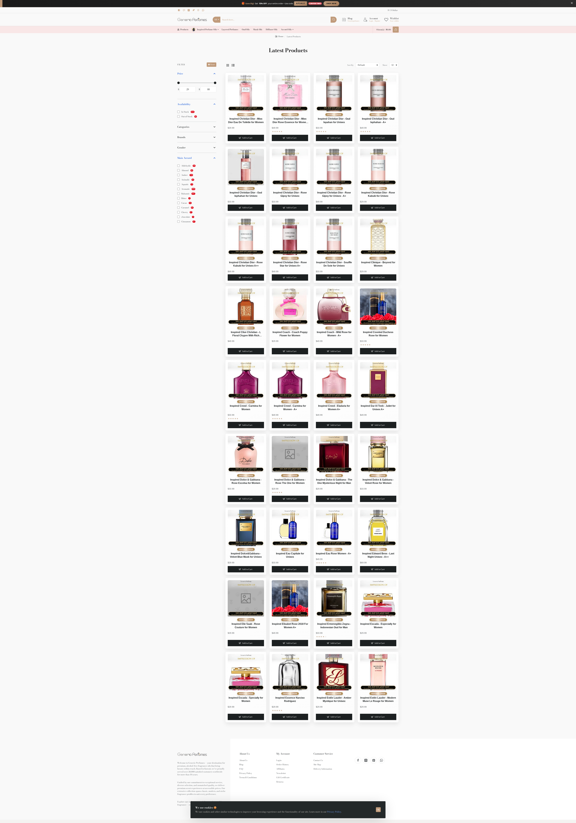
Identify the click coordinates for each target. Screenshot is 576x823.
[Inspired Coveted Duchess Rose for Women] (378, 306)
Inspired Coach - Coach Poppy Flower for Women (290, 334)
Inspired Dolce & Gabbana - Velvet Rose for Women (378, 481)
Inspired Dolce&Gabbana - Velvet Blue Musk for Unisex (246, 555)
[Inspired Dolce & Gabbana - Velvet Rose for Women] (378, 454)
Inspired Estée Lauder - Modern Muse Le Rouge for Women (378, 699)
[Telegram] (194, 10)
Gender (181, 147)
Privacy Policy (334, 811)
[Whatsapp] (203, 10)
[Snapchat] (184, 10)
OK (378, 809)
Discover (356, 3)
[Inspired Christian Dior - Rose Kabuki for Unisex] (378, 167)
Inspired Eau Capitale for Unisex (290, 555)
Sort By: (350, 65)
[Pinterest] (198, 10)
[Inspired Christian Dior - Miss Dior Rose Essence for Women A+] (290, 93)
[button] (246, 138)
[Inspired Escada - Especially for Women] (378, 598)
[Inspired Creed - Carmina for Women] (246, 380)
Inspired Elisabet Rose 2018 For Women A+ (290, 626)
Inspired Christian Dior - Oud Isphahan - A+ (378, 120)
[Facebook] (179, 10)
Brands (181, 137)
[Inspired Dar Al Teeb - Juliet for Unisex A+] (378, 380)
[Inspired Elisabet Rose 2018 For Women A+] (290, 598)
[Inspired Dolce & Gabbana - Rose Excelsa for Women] (246, 454)
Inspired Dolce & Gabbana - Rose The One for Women (290, 481)
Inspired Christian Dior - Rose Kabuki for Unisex (378, 194)
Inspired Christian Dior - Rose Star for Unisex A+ (290, 264)
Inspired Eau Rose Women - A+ (333, 553)
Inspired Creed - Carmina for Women (246, 407)
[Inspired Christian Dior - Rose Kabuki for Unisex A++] (246, 237)
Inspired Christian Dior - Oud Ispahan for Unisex (334, 120)
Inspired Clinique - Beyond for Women (378, 264)
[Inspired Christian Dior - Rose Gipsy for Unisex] (290, 167)
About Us (244, 753)
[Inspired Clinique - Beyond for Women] (378, 237)
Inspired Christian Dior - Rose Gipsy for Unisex (290, 194)
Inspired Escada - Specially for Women (246, 699)
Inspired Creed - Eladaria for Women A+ (334, 407)
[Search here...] (334, 20)
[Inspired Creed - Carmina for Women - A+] (290, 380)
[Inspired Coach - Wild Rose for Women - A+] (334, 306)
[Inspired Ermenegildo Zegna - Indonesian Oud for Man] (334, 598)
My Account (283, 753)
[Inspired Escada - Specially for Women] (246, 672)
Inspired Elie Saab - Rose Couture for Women (246, 626)
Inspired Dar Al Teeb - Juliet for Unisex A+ (378, 407)
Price (180, 73)
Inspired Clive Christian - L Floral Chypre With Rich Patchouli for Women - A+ (246, 334)
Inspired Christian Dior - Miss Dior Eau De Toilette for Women (246, 120)
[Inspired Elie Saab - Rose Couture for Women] (246, 598)
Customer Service (323, 753)
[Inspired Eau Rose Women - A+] (334, 528)
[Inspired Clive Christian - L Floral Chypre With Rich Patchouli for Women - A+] (246, 306)
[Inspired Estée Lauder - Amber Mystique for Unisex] (334, 672)
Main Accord (184, 158)
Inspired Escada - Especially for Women (378, 626)
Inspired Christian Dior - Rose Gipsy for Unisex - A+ (334, 194)
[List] (233, 65)
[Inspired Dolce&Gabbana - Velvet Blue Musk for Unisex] (246, 528)
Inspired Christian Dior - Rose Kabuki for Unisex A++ (246, 264)
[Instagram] (189, 10)
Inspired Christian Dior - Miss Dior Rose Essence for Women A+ (290, 121)
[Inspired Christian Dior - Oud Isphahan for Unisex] (246, 167)
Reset (212, 64)
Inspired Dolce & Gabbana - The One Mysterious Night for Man (334, 481)
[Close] (572, 3)
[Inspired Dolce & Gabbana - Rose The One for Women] (290, 454)
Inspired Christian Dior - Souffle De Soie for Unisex (334, 264)
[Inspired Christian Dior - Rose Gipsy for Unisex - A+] (334, 167)
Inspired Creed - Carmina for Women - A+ (290, 407)
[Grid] (227, 65)
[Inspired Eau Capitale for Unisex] (290, 528)
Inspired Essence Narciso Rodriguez (290, 699)
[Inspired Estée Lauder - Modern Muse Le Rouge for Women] (378, 672)
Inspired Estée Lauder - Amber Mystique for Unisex (334, 699)
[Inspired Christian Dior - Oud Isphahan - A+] (378, 93)
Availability (183, 104)
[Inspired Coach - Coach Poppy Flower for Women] (290, 306)
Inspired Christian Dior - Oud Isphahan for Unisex (246, 194)
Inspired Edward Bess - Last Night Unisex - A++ (378, 555)
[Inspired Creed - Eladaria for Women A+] (334, 380)
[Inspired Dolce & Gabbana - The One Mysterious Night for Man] (334, 454)
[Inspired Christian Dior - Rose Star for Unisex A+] (290, 237)
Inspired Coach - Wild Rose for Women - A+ (334, 334)
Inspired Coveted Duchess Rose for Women (378, 334)
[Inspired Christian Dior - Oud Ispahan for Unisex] (334, 93)
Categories (183, 127)
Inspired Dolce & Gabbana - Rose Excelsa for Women (245, 481)
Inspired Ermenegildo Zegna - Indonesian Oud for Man (334, 626)
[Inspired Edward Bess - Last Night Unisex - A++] (378, 528)
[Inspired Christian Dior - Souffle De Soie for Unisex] (334, 237)
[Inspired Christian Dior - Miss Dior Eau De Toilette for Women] (246, 93)
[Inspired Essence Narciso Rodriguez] (290, 672)
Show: (384, 65)
